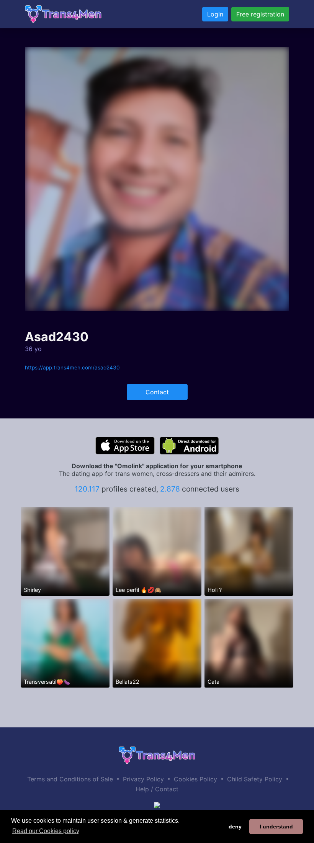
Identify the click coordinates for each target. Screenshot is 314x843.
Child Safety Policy (254, 779)
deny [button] (235, 826)
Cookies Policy (195, 779)
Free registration (260, 14)
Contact (157, 392)
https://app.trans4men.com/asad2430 (72, 367)
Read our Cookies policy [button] (45, 831)
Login (215, 14)
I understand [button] (276, 826)
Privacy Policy (143, 779)
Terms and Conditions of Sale (70, 779)
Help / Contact (157, 789)
